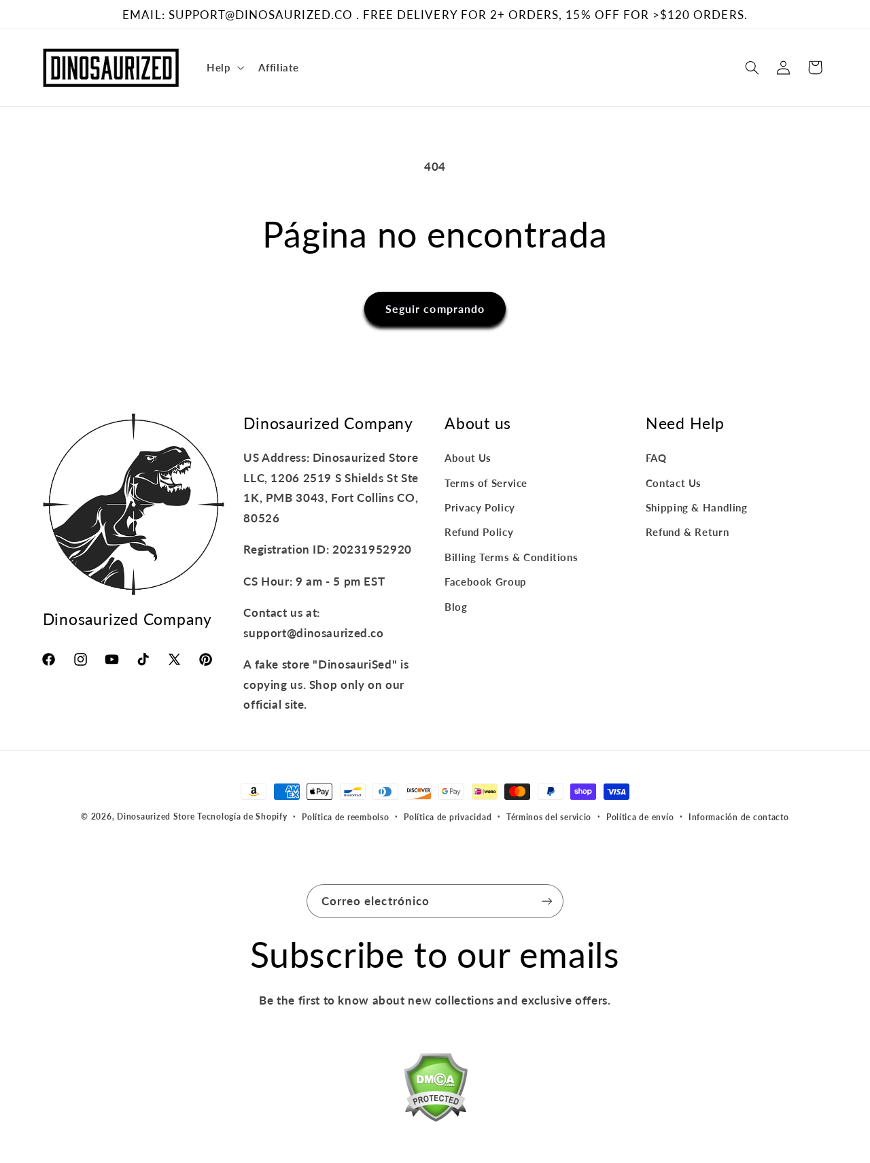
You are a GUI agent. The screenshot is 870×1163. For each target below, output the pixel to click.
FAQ (656, 458)
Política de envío (640, 817)
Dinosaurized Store (155, 816)
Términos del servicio (548, 817)
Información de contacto (739, 817)
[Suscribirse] (547, 900)
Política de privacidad (447, 817)
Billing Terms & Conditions (511, 557)
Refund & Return (687, 532)
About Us (468, 458)
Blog (456, 607)
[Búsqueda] (751, 67)
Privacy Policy (480, 507)
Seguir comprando (435, 308)
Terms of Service (486, 483)
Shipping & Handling (697, 507)
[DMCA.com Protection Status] (435, 1090)
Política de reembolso (345, 817)
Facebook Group (486, 581)
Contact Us (673, 483)
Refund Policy (479, 532)
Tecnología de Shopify (242, 816)
